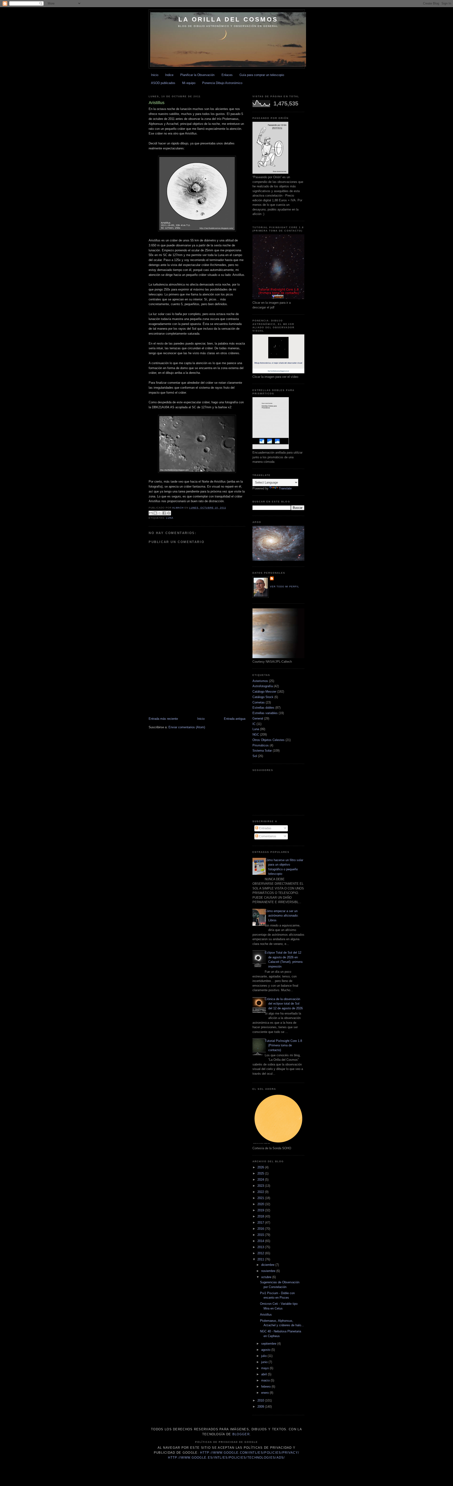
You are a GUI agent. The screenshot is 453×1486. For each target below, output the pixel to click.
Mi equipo (188, 83)
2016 (261, 1228)
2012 (261, 1253)
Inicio (154, 75)
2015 (261, 1235)
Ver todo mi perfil (284, 586)
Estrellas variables (265, 713)
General (257, 718)
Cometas (258, 702)
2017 (261, 1222)
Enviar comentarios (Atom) (186, 727)
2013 (261, 1247)
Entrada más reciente (163, 718)
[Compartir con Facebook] (164, 513)
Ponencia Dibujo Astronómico (222, 83)
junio (264, 1362)
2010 (261, 1400)
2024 (261, 1179)
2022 (261, 1192)
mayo (265, 1368)
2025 (261, 1173)
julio (264, 1356)
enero (265, 1392)
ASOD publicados (163, 83)
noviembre (268, 1271)
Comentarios (267, 836)
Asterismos (260, 681)
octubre (266, 1277)
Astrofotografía (262, 686)
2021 (261, 1198)
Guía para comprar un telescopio (261, 75)
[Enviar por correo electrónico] (150, 513)
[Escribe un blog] (155, 513)
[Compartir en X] (159, 513)
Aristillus (266, 1314)
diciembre (268, 1265)
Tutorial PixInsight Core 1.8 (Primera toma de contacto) (283, 1045)
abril (264, 1374)
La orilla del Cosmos (228, 19)
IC (254, 724)
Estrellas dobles (263, 707)
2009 (261, 1406)
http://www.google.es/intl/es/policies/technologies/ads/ (226, 1457)
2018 (261, 1216)
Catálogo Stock (262, 697)
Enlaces (227, 75)
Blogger (241, 1434)
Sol (254, 756)
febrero (266, 1386)
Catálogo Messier (264, 691)
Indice (169, 75)
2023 (261, 1185)
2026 (261, 1167)
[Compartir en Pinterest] (168, 513)
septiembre (269, 1343)
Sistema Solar (262, 750)
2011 (261, 1259)
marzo (266, 1380)
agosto (266, 1349)
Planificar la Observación (197, 75)
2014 (261, 1241)
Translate (285, 488)
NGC (255, 734)
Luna (169, 518)
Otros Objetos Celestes (268, 740)
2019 (261, 1210)
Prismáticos (260, 745)
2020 (261, 1204)
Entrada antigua (234, 718)
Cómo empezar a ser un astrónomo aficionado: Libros (281, 915)
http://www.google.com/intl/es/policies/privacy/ (249, 1452)
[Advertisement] (234, 89)
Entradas (264, 828)
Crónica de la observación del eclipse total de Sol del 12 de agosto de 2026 (284, 1003)
